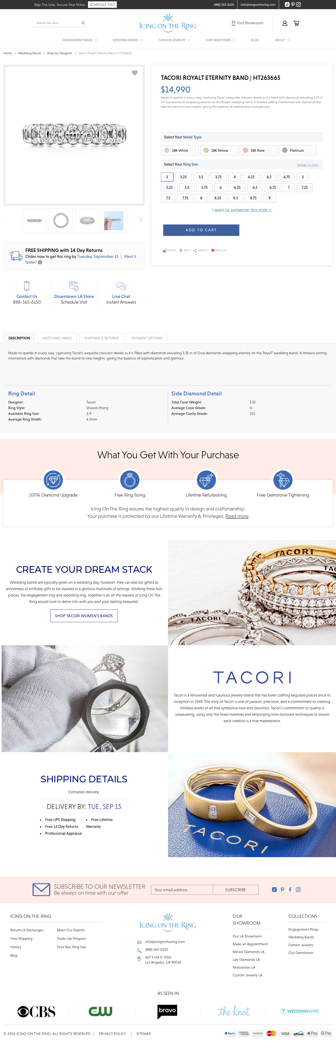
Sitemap (143, 1034)
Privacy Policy (112, 1034)
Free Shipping (21, 938)
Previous (7, 219)
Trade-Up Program (71, 938)
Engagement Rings (303, 929)
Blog (255, 40)
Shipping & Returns (101, 338)
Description (19, 338)
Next (141, 219)
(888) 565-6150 (156, 949)
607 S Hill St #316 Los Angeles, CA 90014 (163, 959)
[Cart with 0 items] (296, 23)
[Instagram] (298, 889)
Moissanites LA (244, 967)
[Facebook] (290, 889)
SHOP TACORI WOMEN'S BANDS (84, 615)
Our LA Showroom (247, 936)
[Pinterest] (282, 889)
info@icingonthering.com (165, 942)
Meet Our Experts (71, 930)
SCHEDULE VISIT (102, 5)
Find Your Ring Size (71, 947)
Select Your (182, 137)
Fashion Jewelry (300, 945)
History (15, 947)
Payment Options (147, 338)
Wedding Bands (301, 937)
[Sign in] (284, 23)
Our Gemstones (300, 953)
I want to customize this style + (241, 210)
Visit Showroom (249, 23)
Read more (237, 516)
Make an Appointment (250, 944)
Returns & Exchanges (26, 930)
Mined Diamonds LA (248, 952)
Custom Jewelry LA (247, 975)
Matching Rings (57, 338)
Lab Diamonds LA (246, 959)
